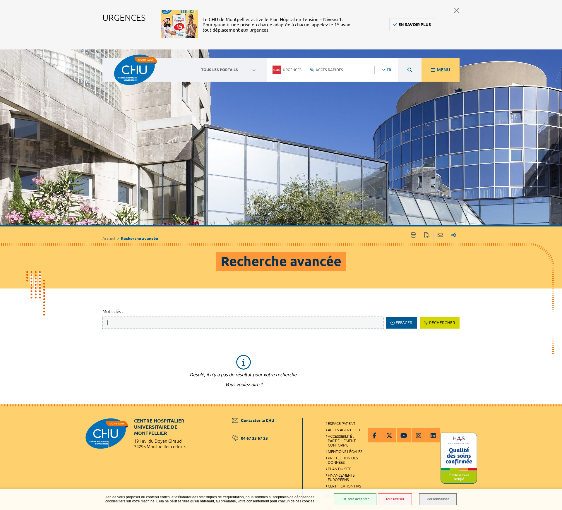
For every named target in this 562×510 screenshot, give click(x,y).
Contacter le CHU (257, 420)
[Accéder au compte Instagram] (419, 435)
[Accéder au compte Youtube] (404, 435)
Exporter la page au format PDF (427, 235)
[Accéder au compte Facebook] (375, 435)
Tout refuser (394, 499)
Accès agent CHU (344, 430)
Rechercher (442, 322)
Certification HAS (344, 486)
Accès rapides (329, 70)
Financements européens (341, 477)
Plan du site (339, 469)
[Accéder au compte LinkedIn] (433, 435)
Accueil (108, 238)
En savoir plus (414, 24)
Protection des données (343, 460)
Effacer (404, 322)
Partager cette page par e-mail (440, 235)
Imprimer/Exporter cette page (413, 235)
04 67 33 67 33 (254, 438)
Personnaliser (438, 499)
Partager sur (453, 235)
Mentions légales (345, 451)
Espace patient (341, 423)
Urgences (292, 70)
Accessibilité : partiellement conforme (342, 440)
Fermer (457, 10)
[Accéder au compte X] (389, 435)
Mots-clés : (112, 311)
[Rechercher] (410, 70)
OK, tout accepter (355, 499)
